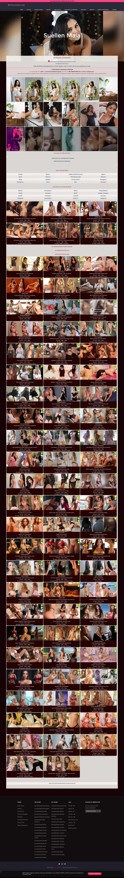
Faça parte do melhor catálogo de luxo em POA (62, 1)
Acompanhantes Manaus (40, 857)
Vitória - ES (71, 808)
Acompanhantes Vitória (40, 824)
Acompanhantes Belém (40, 854)
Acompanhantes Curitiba (40, 811)
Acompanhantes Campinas (58, 844)
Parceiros (83, 9)
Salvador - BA (71, 814)
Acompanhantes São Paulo (41, 814)
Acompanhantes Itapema (57, 811)
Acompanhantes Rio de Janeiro (42, 817)
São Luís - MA (71, 817)
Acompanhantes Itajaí (56, 819)
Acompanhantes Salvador (40, 840)
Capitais (29, 9)
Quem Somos (21, 805)
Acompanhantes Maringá (57, 838)
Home (21, 9)
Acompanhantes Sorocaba (57, 854)
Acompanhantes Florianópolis (41, 808)
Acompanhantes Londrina (57, 833)
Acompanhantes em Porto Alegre (53, 66)
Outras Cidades (39, 9)
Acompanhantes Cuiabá (40, 833)
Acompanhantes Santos (57, 851)
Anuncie (92, 9)
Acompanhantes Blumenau (58, 822)
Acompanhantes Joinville (57, 824)
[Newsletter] (100, 811)
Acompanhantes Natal (39, 849)
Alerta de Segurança (103, 9)
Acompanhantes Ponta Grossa (58, 835)
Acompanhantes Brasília (40, 827)
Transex (48, 9)
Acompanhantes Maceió (40, 843)
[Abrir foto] (15, 89)
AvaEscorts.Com (72, 828)
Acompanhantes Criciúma (57, 827)
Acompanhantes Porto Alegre (41, 805)
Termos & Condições (23, 814)
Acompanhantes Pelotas (57, 808)
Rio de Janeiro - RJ (73, 819)
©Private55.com (57, 867)
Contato (114, 9)
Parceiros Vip (21, 822)
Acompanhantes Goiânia (40, 830)
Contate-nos (21, 811)
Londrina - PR (71, 822)
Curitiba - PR (71, 805)
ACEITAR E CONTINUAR (95, 873)
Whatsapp (20, 817)
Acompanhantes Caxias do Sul (58, 805)
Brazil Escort (71, 825)
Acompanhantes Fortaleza (40, 851)
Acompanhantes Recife (40, 846)
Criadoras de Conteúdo (71, 9)
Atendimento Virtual (23, 819)
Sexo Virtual (57, 9)
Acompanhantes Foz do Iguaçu (59, 830)
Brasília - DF (71, 811)
